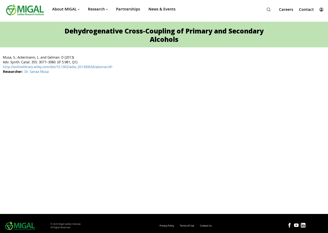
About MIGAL (65, 9)
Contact (306, 9)
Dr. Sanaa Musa (36, 71)
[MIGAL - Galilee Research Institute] (25, 9)
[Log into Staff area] (321, 10)
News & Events (162, 9)
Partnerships (128, 9)
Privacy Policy (167, 225)
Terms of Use (187, 225)
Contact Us (206, 225)
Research (97, 9)
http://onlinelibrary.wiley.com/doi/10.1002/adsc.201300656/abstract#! (57, 66)
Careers (286, 9)
